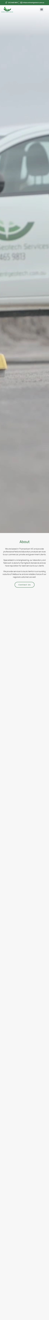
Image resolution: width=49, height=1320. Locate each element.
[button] (42, 9)
